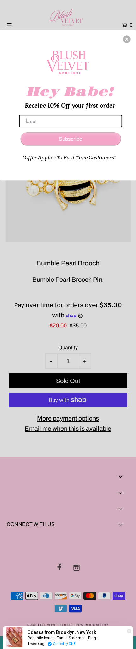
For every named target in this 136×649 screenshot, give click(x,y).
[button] (127, 39)
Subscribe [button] (70, 138)
